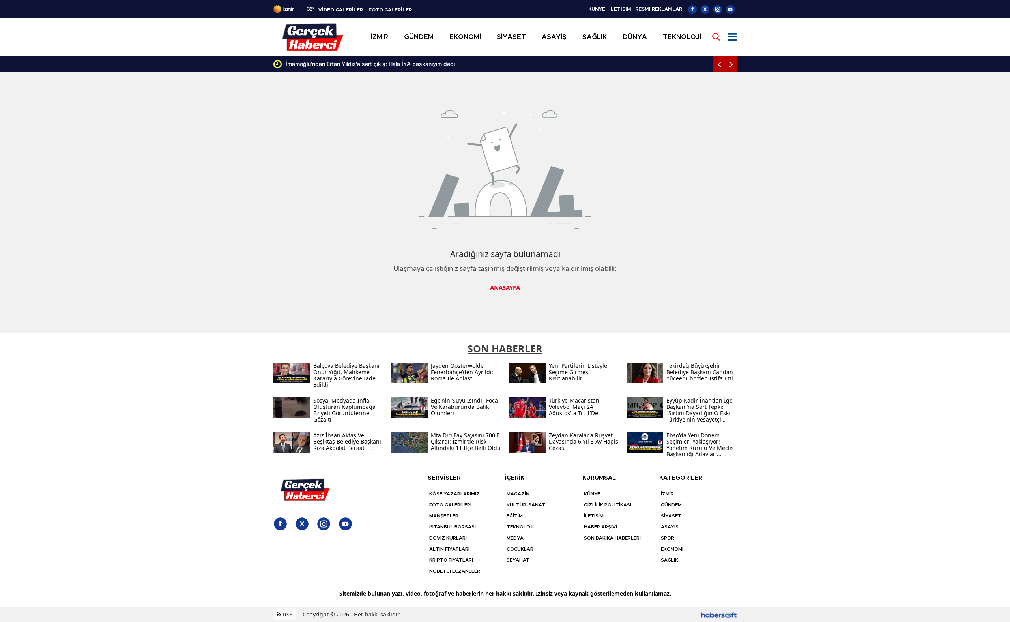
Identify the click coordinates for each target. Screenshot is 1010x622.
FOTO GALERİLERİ (450, 504)
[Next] (731, 64)
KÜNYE (596, 9)
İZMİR (667, 493)
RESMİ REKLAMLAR (658, 9)
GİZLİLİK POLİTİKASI (607, 504)
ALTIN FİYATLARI (449, 549)
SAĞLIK (669, 560)
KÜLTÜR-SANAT (526, 504)
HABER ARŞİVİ (600, 527)
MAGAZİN (518, 493)
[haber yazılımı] (719, 614)
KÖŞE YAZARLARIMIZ (454, 493)
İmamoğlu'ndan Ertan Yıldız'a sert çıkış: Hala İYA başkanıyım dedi (285, 63)
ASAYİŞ (670, 527)
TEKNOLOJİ (520, 527)
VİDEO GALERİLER (340, 9)
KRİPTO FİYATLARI (451, 560)
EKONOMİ (672, 549)
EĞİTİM (515, 515)
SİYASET (671, 515)
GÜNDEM (671, 504)
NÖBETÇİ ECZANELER (454, 571)
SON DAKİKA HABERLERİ (612, 538)
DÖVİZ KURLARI (448, 538)
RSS (287, 614)
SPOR (667, 538)
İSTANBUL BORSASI (452, 527)
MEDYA (515, 538)
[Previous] (719, 64)
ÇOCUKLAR (520, 549)
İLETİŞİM (620, 9)
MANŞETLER (443, 515)
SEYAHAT (518, 560)
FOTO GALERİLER (390, 9)
